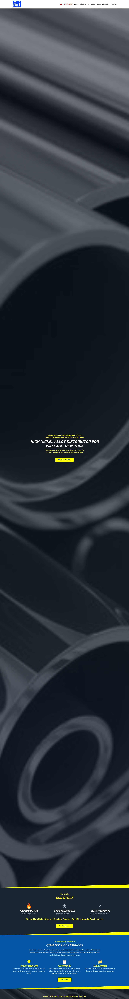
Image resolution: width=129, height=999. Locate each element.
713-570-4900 (66, 4)
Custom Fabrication (103, 4)
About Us (83, 4)
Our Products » (64, 926)
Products (91, 4)
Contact (113, 4)
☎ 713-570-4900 (64, 460)
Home (76, 4)
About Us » (64, 980)
